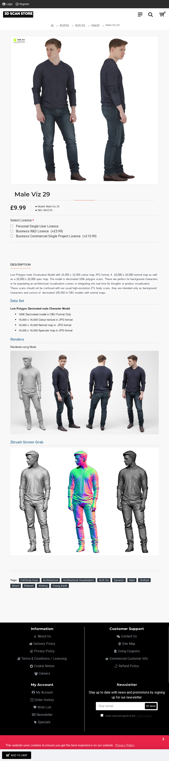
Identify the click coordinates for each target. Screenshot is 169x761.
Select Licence (21, 220)
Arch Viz (80, 25)
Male (132, 580)
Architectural (50, 580)
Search (95, 25)
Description (20, 264)
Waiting (43, 585)
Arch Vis (104, 580)
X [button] (163, 739)
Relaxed (29, 585)
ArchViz (64, 25)
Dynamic (119, 580)
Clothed (144, 580)
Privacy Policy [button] (125, 745)
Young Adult (60, 585)
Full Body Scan (29, 580)
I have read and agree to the (128, 716)
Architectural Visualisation (78, 580)
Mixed (15, 585)
